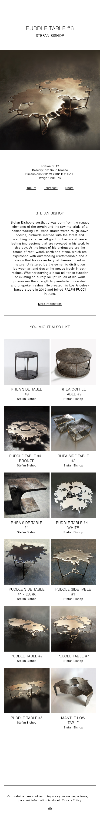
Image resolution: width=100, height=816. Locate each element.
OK (50, 808)
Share (69, 188)
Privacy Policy (71, 800)
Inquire (31, 188)
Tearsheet (51, 188)
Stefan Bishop (50, 36)
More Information (50, 304)
